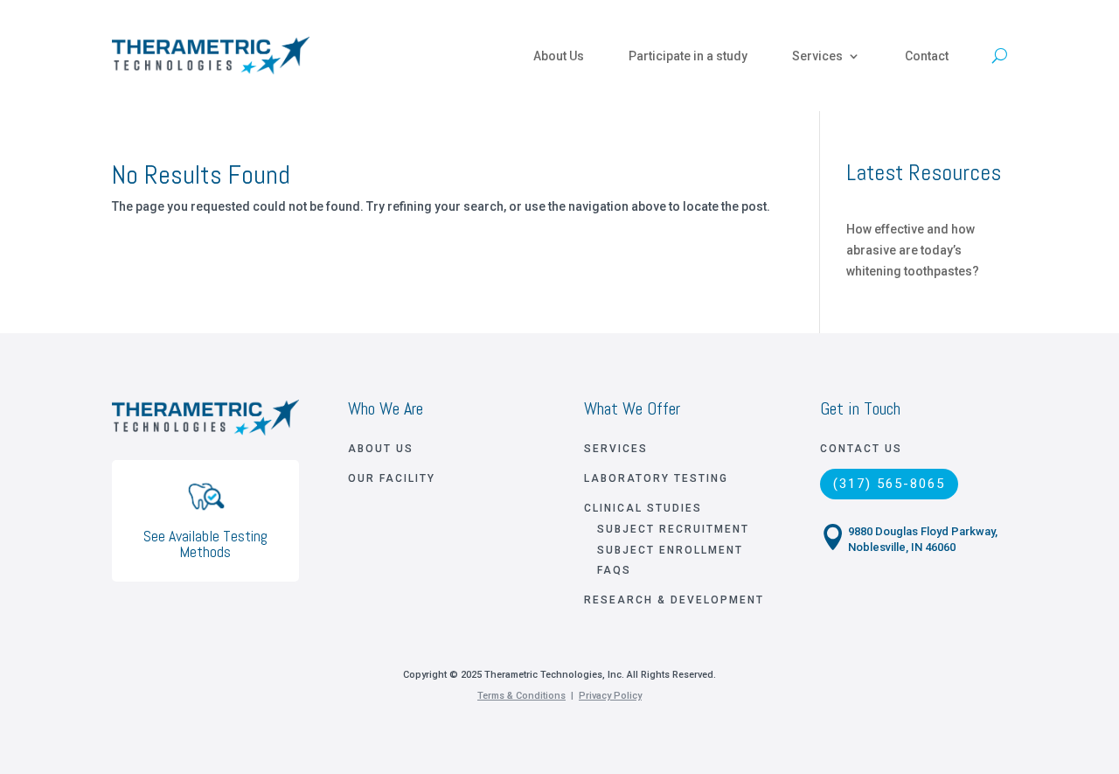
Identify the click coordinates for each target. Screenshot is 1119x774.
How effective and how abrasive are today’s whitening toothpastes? (912, 250)
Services (817, 56)
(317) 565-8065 (889, 484)
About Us (558, 56)
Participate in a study (688, 56)
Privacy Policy (610, 695)
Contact (927, 56)
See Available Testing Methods (205, 543)
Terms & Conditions (521, 695)
